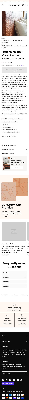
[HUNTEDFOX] (14, 5)
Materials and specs (8, 149)
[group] (14, 1)
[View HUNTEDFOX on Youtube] (17, 380)
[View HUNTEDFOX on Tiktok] (6, 380)
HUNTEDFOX (9, 391)
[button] (23, 5)
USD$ (3, 388)
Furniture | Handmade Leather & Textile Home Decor (13, 41)
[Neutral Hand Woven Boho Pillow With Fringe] (6, 163)
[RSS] (21, 380)
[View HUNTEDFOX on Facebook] (10, 380)
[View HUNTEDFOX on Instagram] (3, 380)
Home (3, 38)
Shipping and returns (8, 153)
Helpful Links (6, 341)
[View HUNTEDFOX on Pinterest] (14, 380)
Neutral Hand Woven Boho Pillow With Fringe (18, 161)
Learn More (5, 255)
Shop (3, 336)
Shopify (20, 391)
